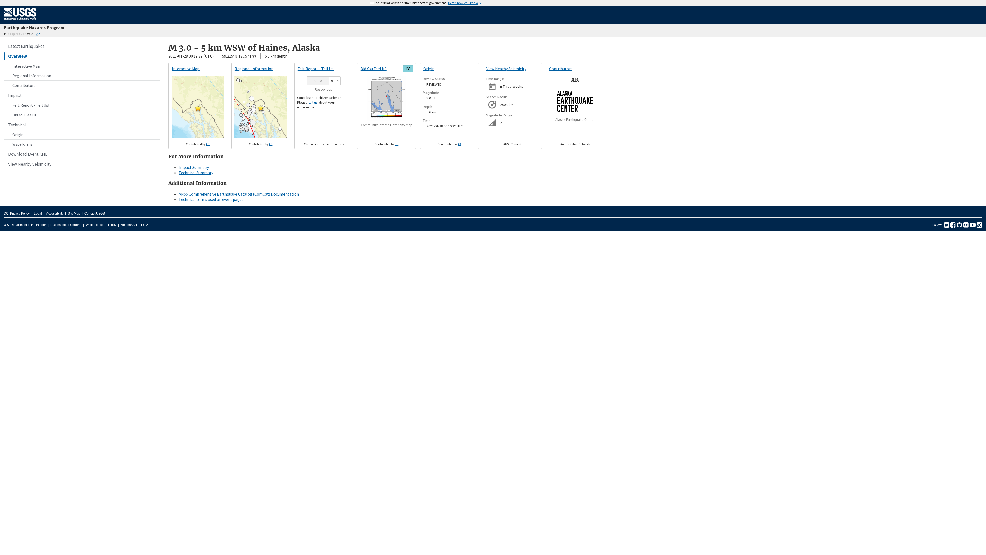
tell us (313, 102)
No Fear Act (129, 225)
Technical (17, 125)
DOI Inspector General (65, 225)
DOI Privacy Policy (17, 213)
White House (95, 225)
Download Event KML (27, 154)
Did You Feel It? (25, 114)
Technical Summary (196, 172)
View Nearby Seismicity (29, 164)
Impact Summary (194, 167)
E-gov (112, 225)
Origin (17, 134)
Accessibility (54, 213)
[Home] (20, 21)
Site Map (74, 213)
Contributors (23, 85)
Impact (15, 95)
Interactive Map (26, 66)
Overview (17, 56)
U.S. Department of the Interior (25, 225)
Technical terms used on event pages (211, 199)
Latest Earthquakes (26, 46)
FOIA (144, 225)
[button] (198, 108)
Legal (38, 213)
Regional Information (31, 75)
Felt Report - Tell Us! (30, 105)
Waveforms (22, 144)
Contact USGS (94, 213)
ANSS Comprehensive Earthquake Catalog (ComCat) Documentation (239, 194)
